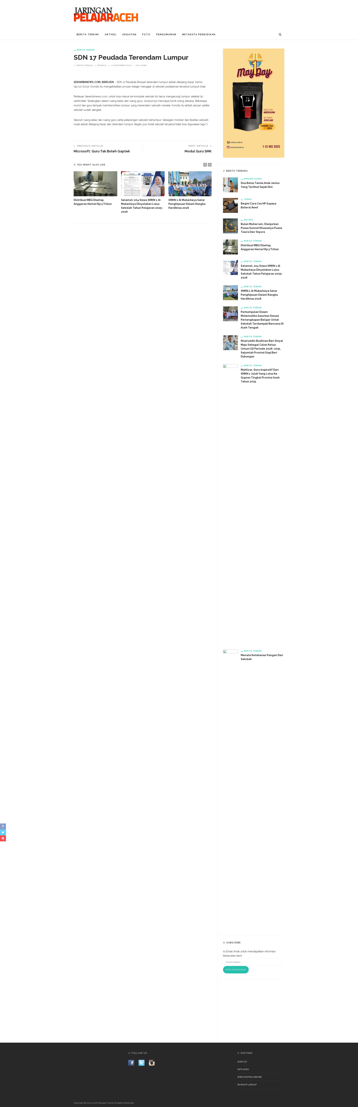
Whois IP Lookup (247, 1084)
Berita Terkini (88, 34)
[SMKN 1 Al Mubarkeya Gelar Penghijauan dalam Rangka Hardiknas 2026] (190, 183)
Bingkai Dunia (253, 178)
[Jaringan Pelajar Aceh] (106, 14)
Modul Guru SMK (198, 151)
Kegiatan (129, 34)
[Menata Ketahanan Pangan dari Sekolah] (230, 789)
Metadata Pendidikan (199, 34)
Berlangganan (236, 970)
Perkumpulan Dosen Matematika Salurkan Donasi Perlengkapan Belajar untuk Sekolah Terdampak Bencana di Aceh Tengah (262, 319)
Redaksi (101, 65)
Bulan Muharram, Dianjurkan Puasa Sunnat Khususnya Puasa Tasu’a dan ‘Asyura (261, 228)
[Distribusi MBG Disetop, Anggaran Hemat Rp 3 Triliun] (95, 183)
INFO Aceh (243, 1069)
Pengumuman (166, 34)
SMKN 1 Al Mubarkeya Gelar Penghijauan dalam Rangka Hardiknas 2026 (186, 203)
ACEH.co (242, 1061)
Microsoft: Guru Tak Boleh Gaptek (102, 151)
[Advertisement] (253, 1008)
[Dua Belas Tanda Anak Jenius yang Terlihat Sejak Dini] (230, 184)
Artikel (111, 34)
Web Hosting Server (249, 1077)
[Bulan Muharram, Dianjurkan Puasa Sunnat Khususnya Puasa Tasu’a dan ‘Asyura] (230, 225)
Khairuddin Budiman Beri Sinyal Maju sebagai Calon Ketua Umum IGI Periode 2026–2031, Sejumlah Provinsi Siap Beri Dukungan (262, 348)
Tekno (248, 199)
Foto (146, 34)
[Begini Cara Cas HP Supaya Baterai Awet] (230, 205)
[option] (95, 188)
